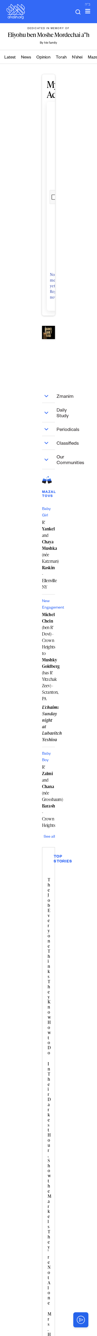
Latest (10, 58)
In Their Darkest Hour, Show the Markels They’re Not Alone (49, 1183)
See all (49, 837)
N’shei (77, 58)
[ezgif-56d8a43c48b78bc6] (48, 332)
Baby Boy (46, 757)
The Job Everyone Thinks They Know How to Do (49, 966)
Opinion (43, 58)
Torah (61, 58)
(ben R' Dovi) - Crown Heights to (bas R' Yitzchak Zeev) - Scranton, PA (48, 657)
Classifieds (49, 443)
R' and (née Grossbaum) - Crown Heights (48, 796)
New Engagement (48, 604)
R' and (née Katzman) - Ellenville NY (48, 554)
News (26, 58)
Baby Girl (46, 512)
